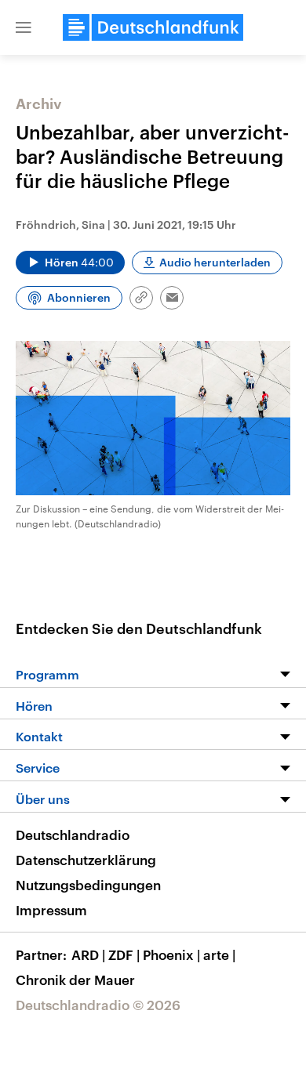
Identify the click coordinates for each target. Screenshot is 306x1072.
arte (219, 954)
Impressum (51, 910)
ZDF (124, 954)
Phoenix (171, 954)
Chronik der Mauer (75, 979)
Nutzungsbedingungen (88, 885)
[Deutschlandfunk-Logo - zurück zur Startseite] (153, 27)
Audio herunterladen (215, 262)
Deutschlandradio (72, 834)
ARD (88, 954)
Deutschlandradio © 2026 (98, 1004)
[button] (23, 27)
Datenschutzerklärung (86, 859)
